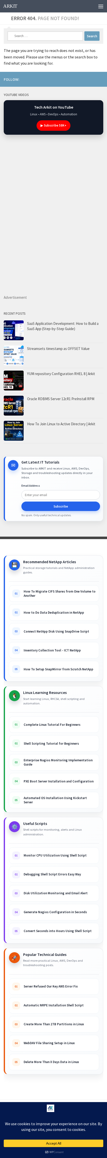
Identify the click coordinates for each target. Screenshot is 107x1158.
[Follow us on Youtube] (60, 79)
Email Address (30, 485)
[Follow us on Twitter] (100, 79)
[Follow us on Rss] (68, 79)
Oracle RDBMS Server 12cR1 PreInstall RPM (60, 398)
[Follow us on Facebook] (84, 79)
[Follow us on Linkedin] (76, 79)
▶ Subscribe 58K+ (53, 125)
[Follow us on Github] (92, 79)
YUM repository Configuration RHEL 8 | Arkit (61, 373)
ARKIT (10, 6)
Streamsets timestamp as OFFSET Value (58, 348)
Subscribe (61, 506)
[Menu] (101, 6)
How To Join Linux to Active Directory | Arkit (61, 424)
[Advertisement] (65, 224)
